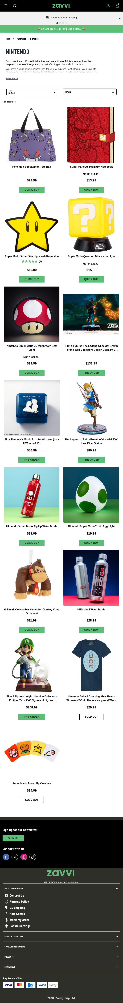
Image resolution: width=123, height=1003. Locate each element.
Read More (12, 78)
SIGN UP (13, 838)
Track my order (19, 920)
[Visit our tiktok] (32, 857)
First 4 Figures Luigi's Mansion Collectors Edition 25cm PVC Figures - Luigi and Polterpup (32, 698)
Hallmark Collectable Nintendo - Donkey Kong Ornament (32, 611)
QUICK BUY (32, 189)
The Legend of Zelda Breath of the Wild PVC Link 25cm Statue (91, 441)
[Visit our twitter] (15, 857)
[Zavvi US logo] (61, 6)
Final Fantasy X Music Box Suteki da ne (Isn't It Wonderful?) (31, 441)
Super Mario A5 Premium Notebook (91, 166)
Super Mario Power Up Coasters (31, 783)
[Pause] (119, 18)
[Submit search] (15, 6)
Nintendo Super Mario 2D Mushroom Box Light (32, 348)
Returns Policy (19, 902)
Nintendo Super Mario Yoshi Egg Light (91, 526)
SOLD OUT (91, 716)
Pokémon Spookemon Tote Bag (31, 166)
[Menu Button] (6, 6)
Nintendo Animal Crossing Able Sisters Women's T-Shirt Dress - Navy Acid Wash (91, 698)
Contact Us (17, 895)
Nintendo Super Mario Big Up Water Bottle (31, 526)
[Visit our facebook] (6, 857)
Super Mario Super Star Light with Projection (32, 256)
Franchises (21, 38)
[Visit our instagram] (23, 857)
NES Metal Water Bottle (91, 609)
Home (9, 38)
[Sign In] (108, 6)
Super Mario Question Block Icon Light (91, 256)
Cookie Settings (20, 926)
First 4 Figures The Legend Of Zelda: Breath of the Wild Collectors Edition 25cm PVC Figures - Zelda (91, 348)
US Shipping (17, 908)
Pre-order (91, 372)
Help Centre (17, 914)
